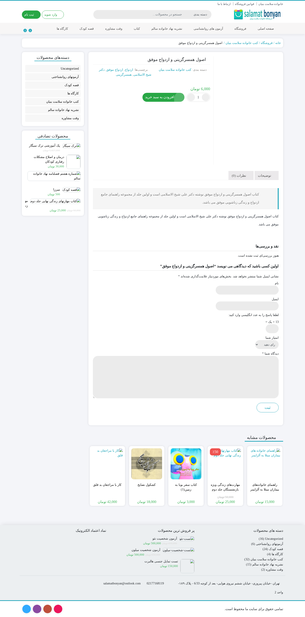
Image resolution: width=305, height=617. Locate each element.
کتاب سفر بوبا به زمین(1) (186, 487)
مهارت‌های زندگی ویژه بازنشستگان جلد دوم (225, 487)
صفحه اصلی (266, 28)
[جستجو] (97, 14)
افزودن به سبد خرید (159, 97)
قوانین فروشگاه (244, 4)
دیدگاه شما (270, 353)
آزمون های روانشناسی (208, 28)
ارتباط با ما (224, 4)
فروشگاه (240, 28)
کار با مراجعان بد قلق (107, 484)
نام (277, 283)
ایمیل (275, 299)
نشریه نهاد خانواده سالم (166, 28)
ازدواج (129, 69)
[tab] (267, 175)
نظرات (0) (239, 175)
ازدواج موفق (114, 69)
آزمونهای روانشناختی (65, 77)
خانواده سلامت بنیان (270, 4)
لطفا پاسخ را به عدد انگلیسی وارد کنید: (253, 315)
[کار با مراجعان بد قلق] (107, 463)
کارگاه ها (62, 28)
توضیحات (265, 175)
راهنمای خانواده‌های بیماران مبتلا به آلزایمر (264, 487)
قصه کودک (86, 28)
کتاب (137, 28)
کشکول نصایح (147, 484)
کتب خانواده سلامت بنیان (242, 43)
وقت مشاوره (113, 28)
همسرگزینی (124, 74)
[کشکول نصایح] (146, 463)
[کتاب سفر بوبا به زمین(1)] (186, 463)
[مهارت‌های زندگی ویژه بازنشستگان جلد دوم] (225, 463)
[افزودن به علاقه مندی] (274, 83)
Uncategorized (70, 68)
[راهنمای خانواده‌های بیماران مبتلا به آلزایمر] (264, 463)
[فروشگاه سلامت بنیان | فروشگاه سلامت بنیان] (258, 14)
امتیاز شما (272, 337)
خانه (278, 43)
